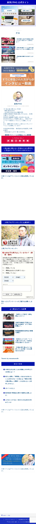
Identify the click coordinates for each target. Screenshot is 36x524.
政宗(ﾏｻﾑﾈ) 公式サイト (18, 2)
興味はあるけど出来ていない (15, 270)
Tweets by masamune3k (10, 358)
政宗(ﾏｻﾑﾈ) (30, 297)
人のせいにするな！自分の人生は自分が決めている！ (18, 401)
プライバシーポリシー (10, 519)
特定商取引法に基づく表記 (25, 519)
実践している (10, 268)
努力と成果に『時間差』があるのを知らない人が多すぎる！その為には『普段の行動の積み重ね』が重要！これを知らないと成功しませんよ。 (18, 380)
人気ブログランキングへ (9, 248)
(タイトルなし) (10, 388)
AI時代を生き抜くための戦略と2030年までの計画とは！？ (18, 371)
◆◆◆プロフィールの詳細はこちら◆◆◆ (18, 135)
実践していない (11, 273)
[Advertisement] (18, 200)
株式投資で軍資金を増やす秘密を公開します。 (18, 394)
